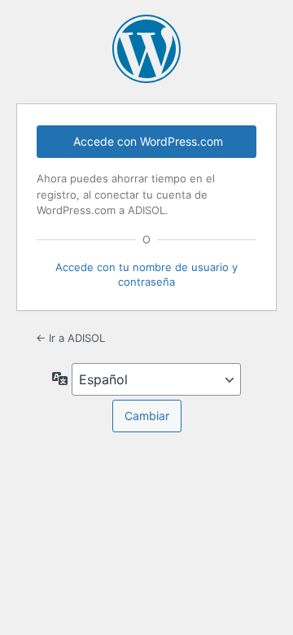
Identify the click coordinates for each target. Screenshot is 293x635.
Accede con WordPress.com (148, 141)
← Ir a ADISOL (70, 337)
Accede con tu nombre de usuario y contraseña (146, 274)
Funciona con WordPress (146, 49)
